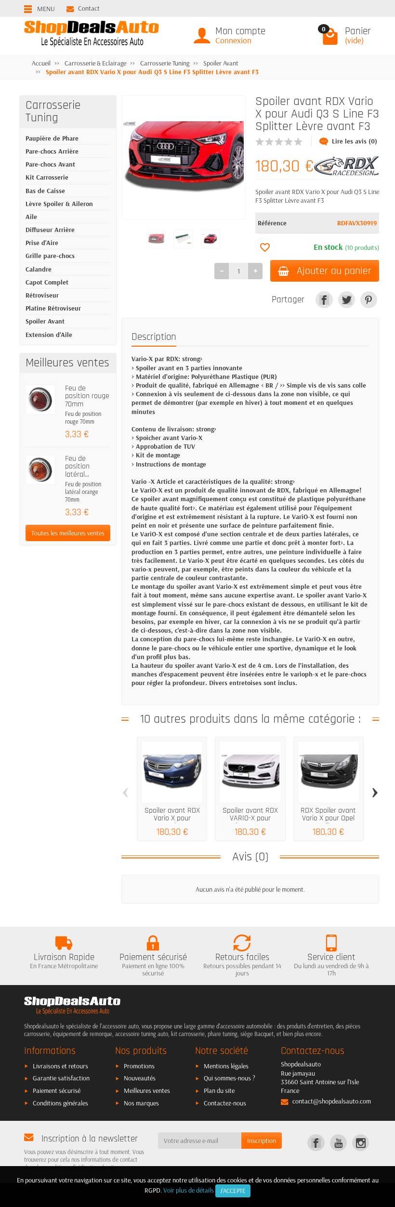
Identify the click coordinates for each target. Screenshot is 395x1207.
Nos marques (141, 1103)
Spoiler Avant (45, 321)
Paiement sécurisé (56, 1090)
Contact (89, 8)
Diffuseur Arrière (50, 229)
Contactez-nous (225, 1103)
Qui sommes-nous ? (229, 1078)
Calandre (39, 269)
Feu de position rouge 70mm (87, 396)
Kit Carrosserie (47, 177)
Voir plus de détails (188, 1190)
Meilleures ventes (147, 1090)
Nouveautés (140, 1078)
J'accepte (233, 1190)
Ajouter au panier (334, 271)
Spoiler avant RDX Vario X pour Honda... (172, 818)
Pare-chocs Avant (50, 164)
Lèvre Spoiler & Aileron (59, 203)
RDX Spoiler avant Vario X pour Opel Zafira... (328, 818)
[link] (324, 299)
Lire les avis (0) (354, 141)
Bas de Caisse (45, 190)
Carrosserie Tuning (53, 111)
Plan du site (219, 1090)
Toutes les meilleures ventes (68, 533)
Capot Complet (47, 282)
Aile (31, 216)
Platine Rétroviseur (53, 308)
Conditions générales (60, 1103)
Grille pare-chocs (50, 255)
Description (154, 336)
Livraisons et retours (60, 1066)
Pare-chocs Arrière (52, 151)
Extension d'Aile (49, 334)
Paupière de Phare (52, 138)
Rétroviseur (42, 295)
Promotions (139, 1066)
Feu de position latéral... (77, 467)
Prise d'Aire (42, 242)
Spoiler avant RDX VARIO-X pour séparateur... (250, 818)
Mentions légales (226, 1066)
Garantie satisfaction (61, 1078)
